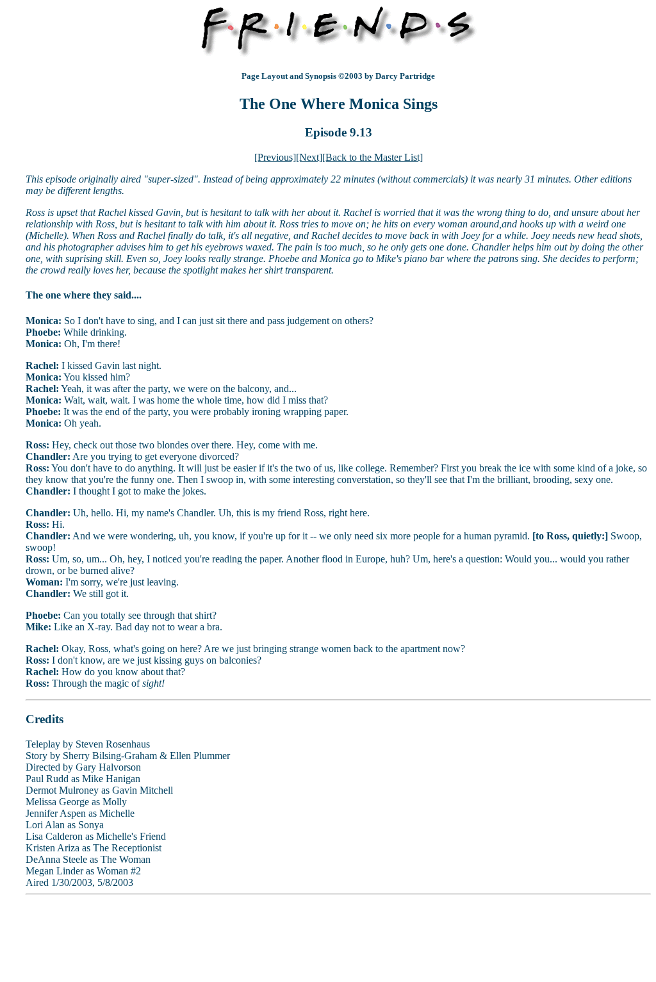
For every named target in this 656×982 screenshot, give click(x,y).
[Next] (309, 157)
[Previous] (275, 157)
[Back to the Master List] (372, 157)
